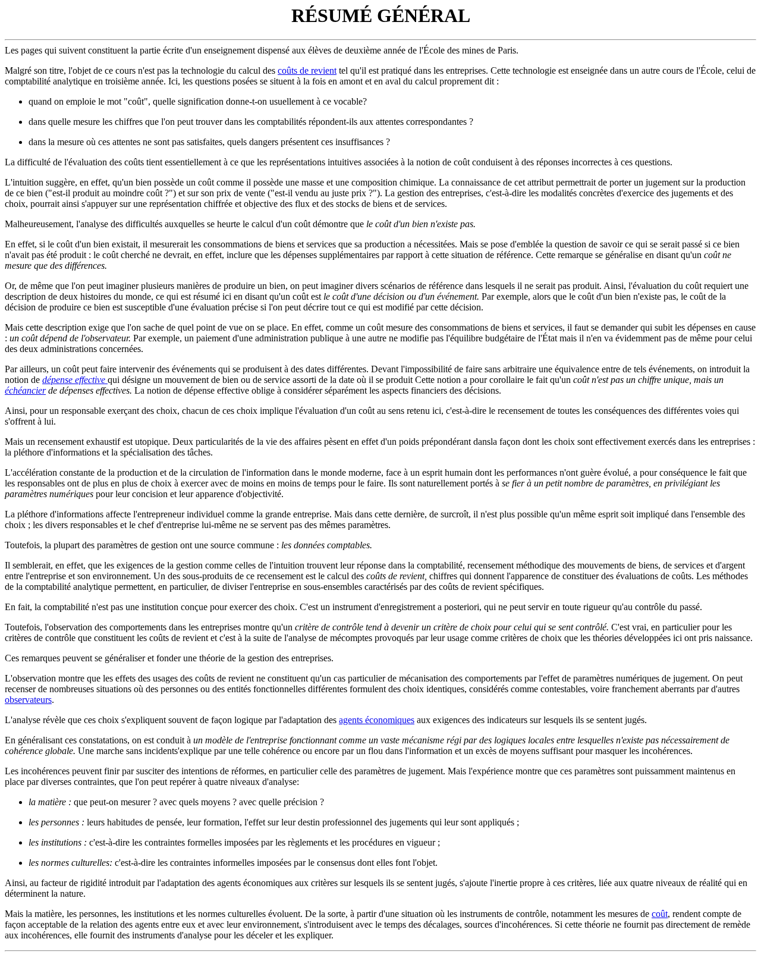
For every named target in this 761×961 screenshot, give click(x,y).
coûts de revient (307, 70)
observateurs (28, 700)
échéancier (25, 390)
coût (660, 914)
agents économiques (376, 720)
